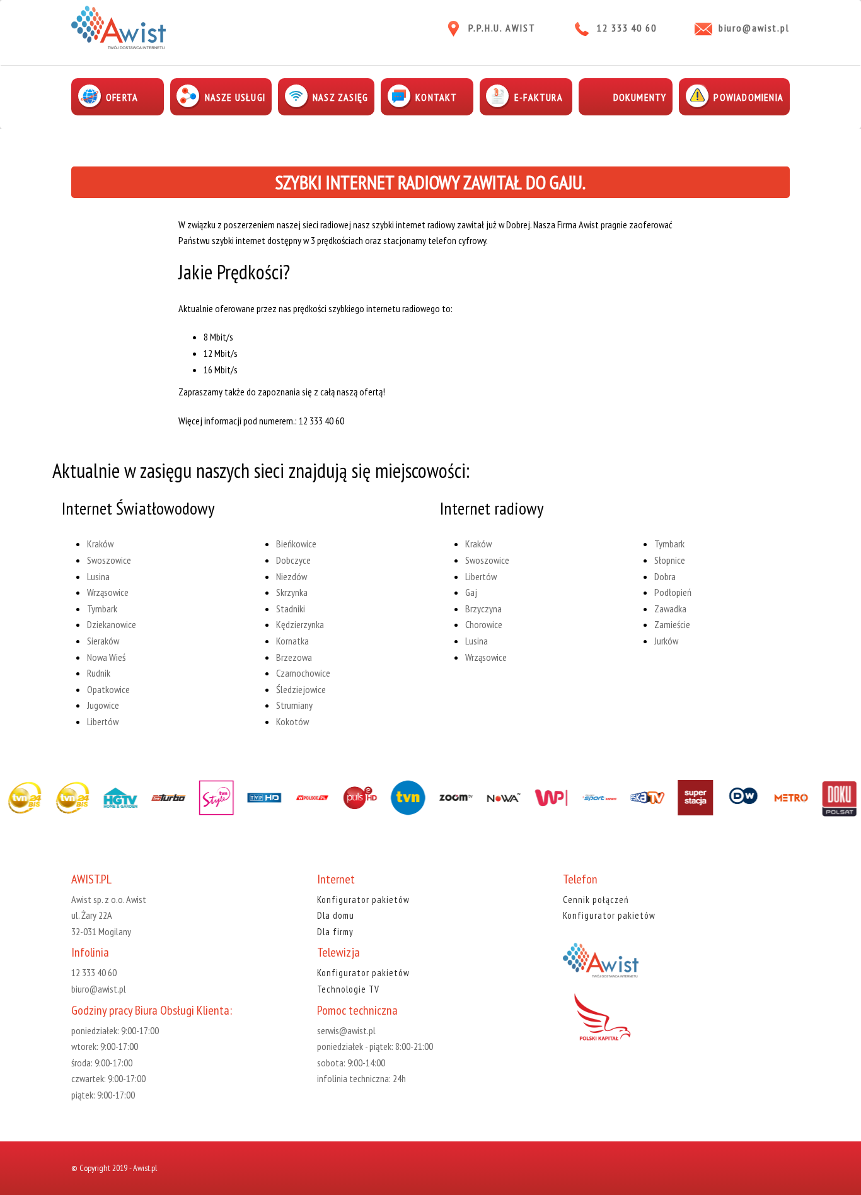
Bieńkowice (296, 543)
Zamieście (672, 624)
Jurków (666, 640)
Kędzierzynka (300, 624)
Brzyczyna (483, 608)
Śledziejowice (301, 689)
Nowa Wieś (106, 657)
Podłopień (672, 592)
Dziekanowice (111, 624)
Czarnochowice (303, 673)
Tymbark (102, 608)
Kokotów (292, 721)
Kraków (100, 543)
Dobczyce (293, 560)
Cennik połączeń (596, 900)
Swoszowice (109, 560)
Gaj (471, 592)
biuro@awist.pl (754, 27)
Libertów (102, 721)
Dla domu (335, 915)
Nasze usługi (235, 97)
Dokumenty (640, 97)
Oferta (122, 97)
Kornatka (292, 640)
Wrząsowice (108, 592)
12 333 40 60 (627, 27)
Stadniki (290, 608)
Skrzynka (292, 592)
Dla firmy (335, 932)
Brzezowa (294, 657)
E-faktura (538, 97)
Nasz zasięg (340, 97)
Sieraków (103, 640)
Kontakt (436, 97)
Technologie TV (348, 989)
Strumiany (294, 705)
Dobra (665, 576)
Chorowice (483, 624)
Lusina (98, 576)
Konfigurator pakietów (363, 900)
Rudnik (98, 673)
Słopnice (669, 560)
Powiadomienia (748, 97)
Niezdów (291, 576)
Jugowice (103, 705)
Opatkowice (108, 689)
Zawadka (670, 608)
